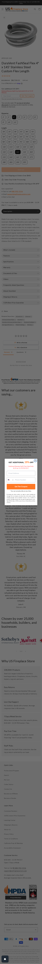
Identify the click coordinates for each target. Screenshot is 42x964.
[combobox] (10, 479)
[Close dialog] (35, 460)
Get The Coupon (21, 486)
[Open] (5, 959)
